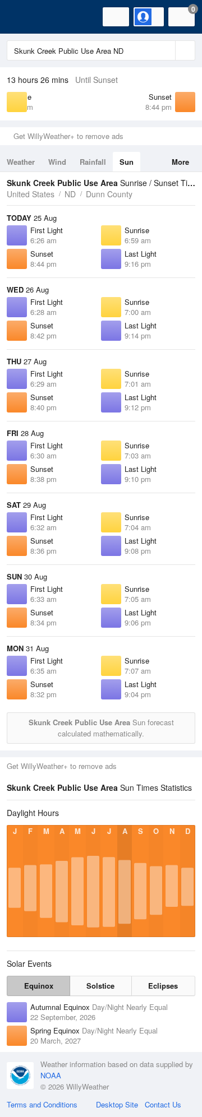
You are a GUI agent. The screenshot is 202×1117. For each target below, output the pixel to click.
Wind (57, 161)
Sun (127, 161)
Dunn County (109, 194)
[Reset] (165, 50)
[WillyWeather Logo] (25, 17)
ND (70, 194)
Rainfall (93, 161)
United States (30, 194)
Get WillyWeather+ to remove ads (68, 136)
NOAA (50, 1075)
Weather (21, 161)
